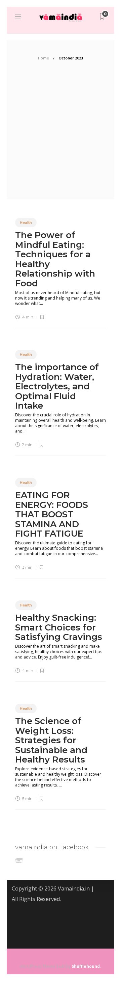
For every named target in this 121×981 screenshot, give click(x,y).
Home (43, 57)
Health (26, 222)
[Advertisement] (60, 135)
